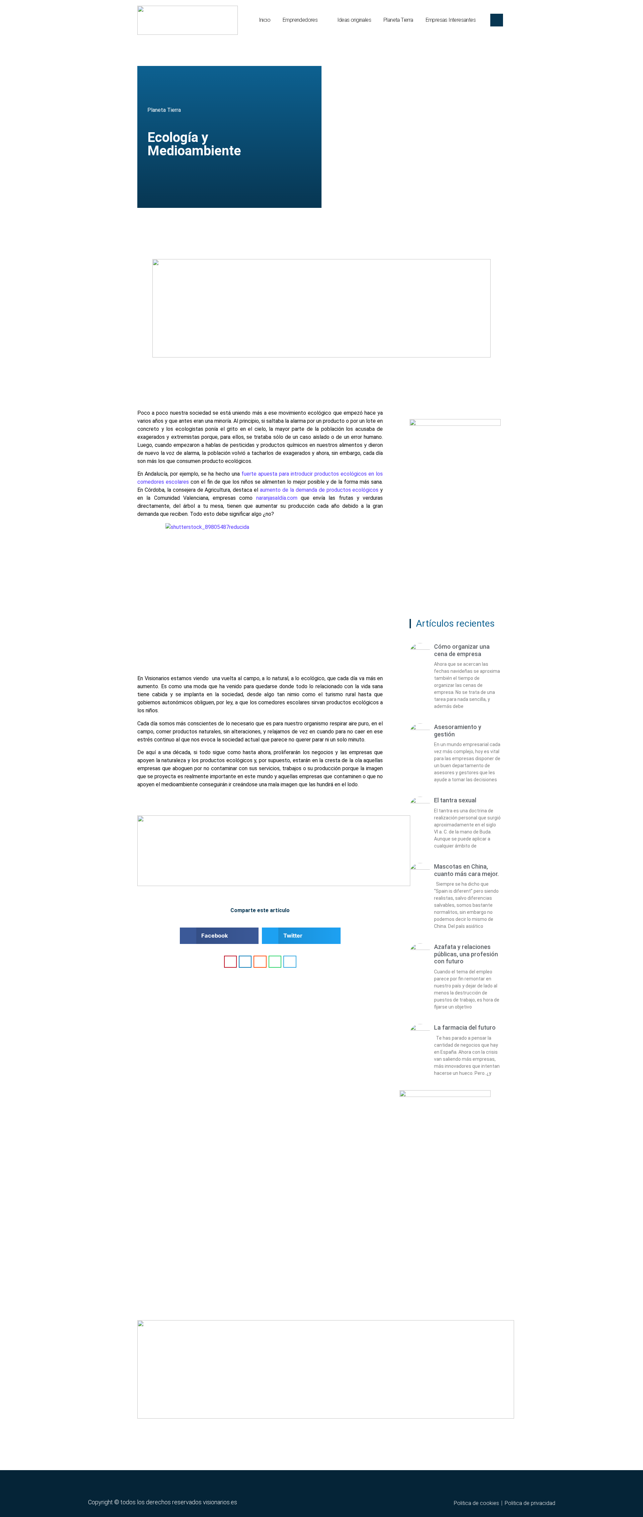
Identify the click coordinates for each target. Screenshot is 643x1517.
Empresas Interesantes (451, 20)
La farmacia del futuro (465, 1027)
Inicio (264, 20)
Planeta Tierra (398, 20)
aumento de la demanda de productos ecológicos (319, 490)
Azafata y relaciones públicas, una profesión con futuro (466, 954)
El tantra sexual (455, 800)
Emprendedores (300, 20)
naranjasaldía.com (276, 498)
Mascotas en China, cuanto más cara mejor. (466, 870)
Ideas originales (354, 20)
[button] (219, 936)
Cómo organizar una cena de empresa (462, 650)
